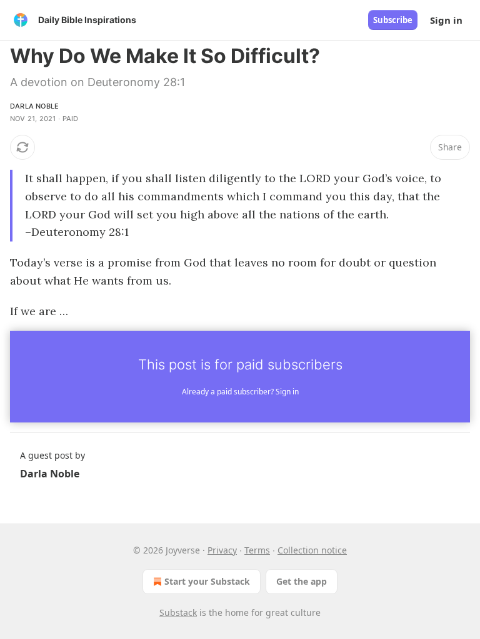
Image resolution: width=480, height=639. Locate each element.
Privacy (222, 550)
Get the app (301, 581)
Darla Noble (34, 106)
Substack (178, 612)
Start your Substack (207, 581)
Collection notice (312, 550)
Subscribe (392, 20)
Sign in (446, 20)
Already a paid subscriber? (240, 391)
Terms (257, 550)
